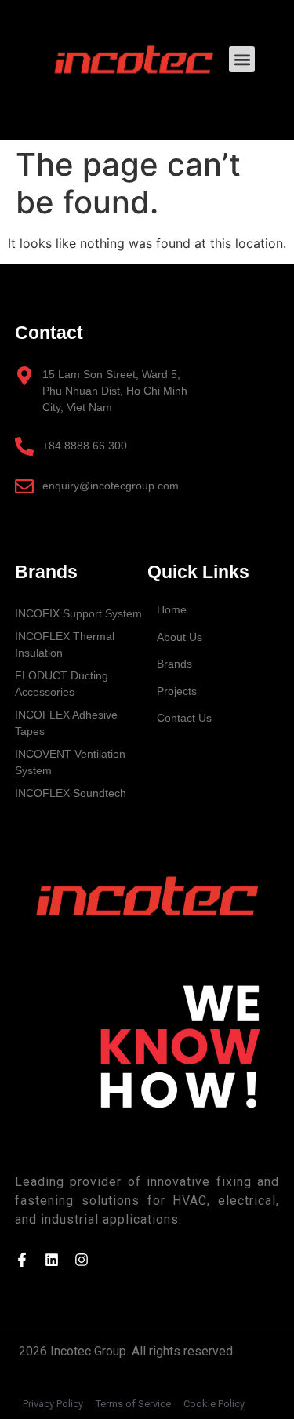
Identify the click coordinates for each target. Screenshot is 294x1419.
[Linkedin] (52, 1260)
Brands (174, 663)
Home (172, 609)
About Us (179, 637)
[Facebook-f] (22, 1260)
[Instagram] (81, 1260)
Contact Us (184, 717)
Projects (177, 691)
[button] (242, 59)
